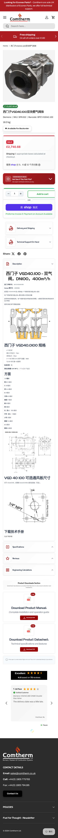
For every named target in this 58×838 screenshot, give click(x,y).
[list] (29, 76)
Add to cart (42, 194)
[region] (29, 703)
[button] (53, 17)
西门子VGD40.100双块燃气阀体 (23, 46)
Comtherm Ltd (15, 831)
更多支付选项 (29, 214)
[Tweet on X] (13, 254)
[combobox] (29, 26)
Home (5, 46)
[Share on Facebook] (19, 254)
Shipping (10, 154)
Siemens (7, 117)
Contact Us (12, 793)
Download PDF (30, 617)
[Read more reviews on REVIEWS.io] (40, 731)
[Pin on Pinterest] (25, 254)
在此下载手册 (8, 536)
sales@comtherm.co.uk (23, 773)
